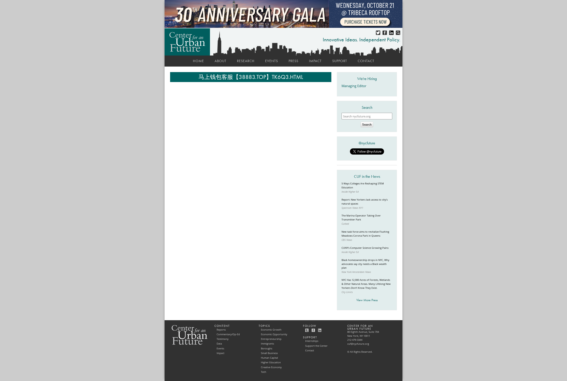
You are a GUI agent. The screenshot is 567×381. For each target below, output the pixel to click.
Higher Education (271, 362)
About (220, 61)
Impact (315, 61)
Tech (263, 372)
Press (293, 61)
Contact (366, 61)
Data (219, 343)
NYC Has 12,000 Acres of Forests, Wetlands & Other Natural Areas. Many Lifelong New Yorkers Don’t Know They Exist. (366, 284)
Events (271, 61)
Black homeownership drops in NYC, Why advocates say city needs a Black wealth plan (365, 264)
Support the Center (316, 346)
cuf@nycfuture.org (358, 344)
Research (245, 61)
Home (198, 61)
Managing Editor (354, 86)
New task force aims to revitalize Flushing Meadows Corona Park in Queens (365, 233)
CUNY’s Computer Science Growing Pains (365, 248)
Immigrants (267, 343)
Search (367, 124)
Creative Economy (271, 367)
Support (339, 61)
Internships (311, 341)
